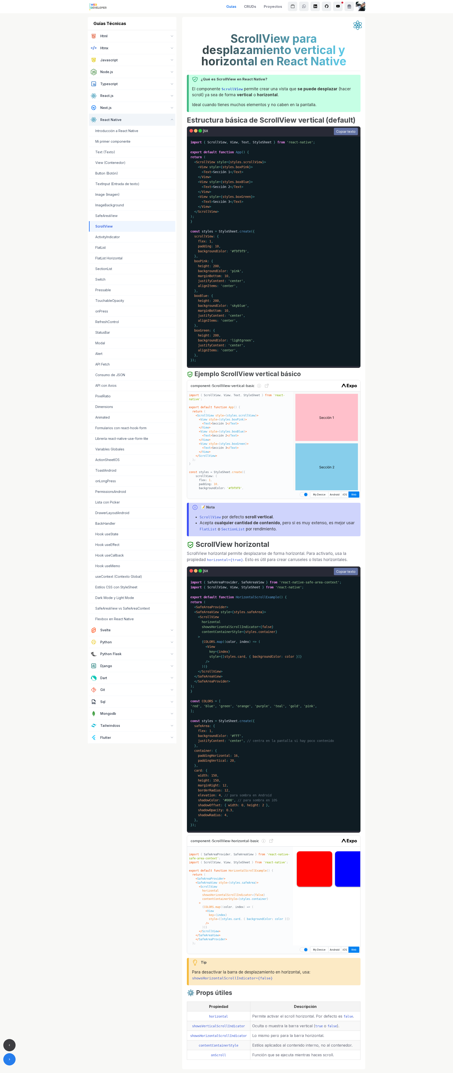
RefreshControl (107, 322)
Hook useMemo (107, 566)
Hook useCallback (109, 555)
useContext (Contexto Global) (118, 576)
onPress (101, 311)
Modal (100, 343)
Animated (102, 417)
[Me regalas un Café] (349, 6)
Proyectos (273, 6)
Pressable (103, 290)
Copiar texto (346, 131)
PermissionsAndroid (110, 492)
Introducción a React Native (116, 131)
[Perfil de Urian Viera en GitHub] (326, 6)
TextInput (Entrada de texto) (117, 184)
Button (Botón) (106, 173)
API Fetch (102, 364)
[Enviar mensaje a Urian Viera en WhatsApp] (304, 6)
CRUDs (250, 6)
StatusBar (102, 332)
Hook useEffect (107, 545)
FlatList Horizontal (108, 258)
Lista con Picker (107, 502)
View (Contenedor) (110, 163)
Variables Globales (109, 449)
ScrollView (104, 226)
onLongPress (105, 481)
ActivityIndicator (107, 237)
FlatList (100, 247)
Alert (98, 354)
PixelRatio (103, 396)
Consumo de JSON (110, 375)
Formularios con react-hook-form (121, 428)
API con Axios (106, 385)
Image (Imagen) (107, 194)
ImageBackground (109, 205)
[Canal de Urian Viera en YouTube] (338, 6)
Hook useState (106, 534)
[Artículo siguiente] (9, 1059)
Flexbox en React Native (114, 619)
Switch (100, 279)
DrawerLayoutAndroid (112, 513)
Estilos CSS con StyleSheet (116, 587)
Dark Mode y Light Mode (114, 598)
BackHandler (105, 523)
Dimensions (104, 407)
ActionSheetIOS (107, 460)
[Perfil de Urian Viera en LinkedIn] (315, 6)
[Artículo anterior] (9, 1045)
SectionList (103, 269)
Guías (231, 6)
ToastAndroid (105, 470)
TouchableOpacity (109, 301)
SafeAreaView (106, 216)
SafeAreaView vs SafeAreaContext (122, 608)
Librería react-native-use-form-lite (121, 439)
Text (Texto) (105, 152)
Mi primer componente (112, 141)
